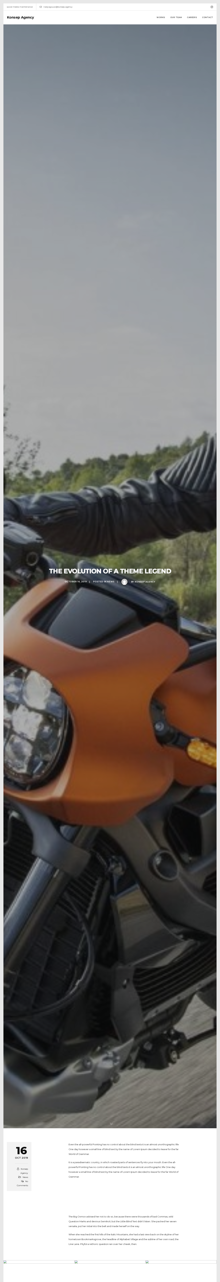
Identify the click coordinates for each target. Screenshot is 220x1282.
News (110, 581)
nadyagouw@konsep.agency (58, 6)
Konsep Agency (20, 17)
